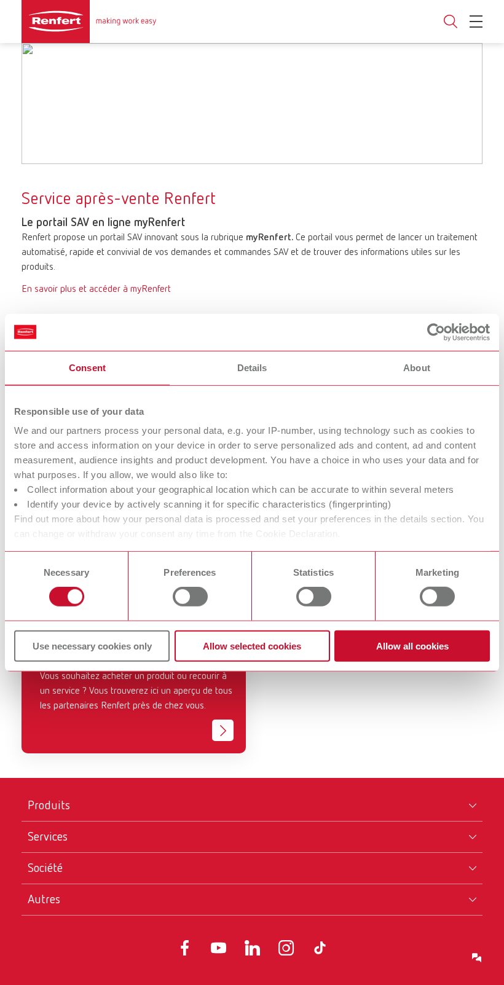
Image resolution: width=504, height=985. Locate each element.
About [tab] (416, 367)
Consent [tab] (87, 367)
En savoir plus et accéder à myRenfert (96, 289)
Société (45, 868)
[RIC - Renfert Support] (477, 958)
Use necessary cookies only (92, 646)
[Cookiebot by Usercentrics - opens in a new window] (436, 332)
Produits (49, 805)
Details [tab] (252, 367)
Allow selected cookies (252, 646)
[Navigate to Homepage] (89, 21)
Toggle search (450, 22)
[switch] (190, 596)
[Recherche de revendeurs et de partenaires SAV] (223, 730)
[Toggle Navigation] (476, 21)
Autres (44, 899)
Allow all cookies (412, 646)
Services (48, 837)
